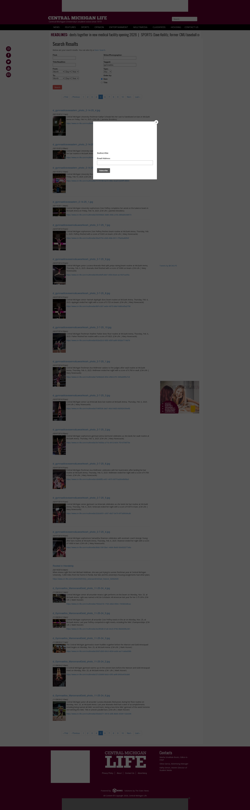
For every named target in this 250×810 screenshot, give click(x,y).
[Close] (156, 122)
